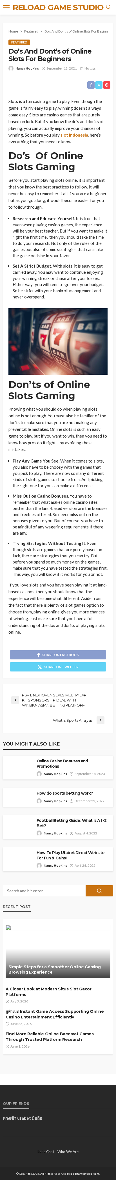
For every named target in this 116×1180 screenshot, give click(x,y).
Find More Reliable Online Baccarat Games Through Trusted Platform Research (50, 1036)
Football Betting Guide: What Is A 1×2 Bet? (71, 823)
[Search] (108, 7)
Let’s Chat (46, 1151)
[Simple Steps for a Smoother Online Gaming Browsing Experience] (58, 951)
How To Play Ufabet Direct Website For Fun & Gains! (70, 855)
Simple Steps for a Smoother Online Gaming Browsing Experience (54, 969)
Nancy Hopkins (27, 68)
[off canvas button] (6, 7)
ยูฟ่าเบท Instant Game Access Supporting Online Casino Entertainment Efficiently (55, 1014)
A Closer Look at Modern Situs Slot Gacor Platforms (49, 991)
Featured (19, 42)
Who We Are (68, 1151)
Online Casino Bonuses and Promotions (62, 764)
